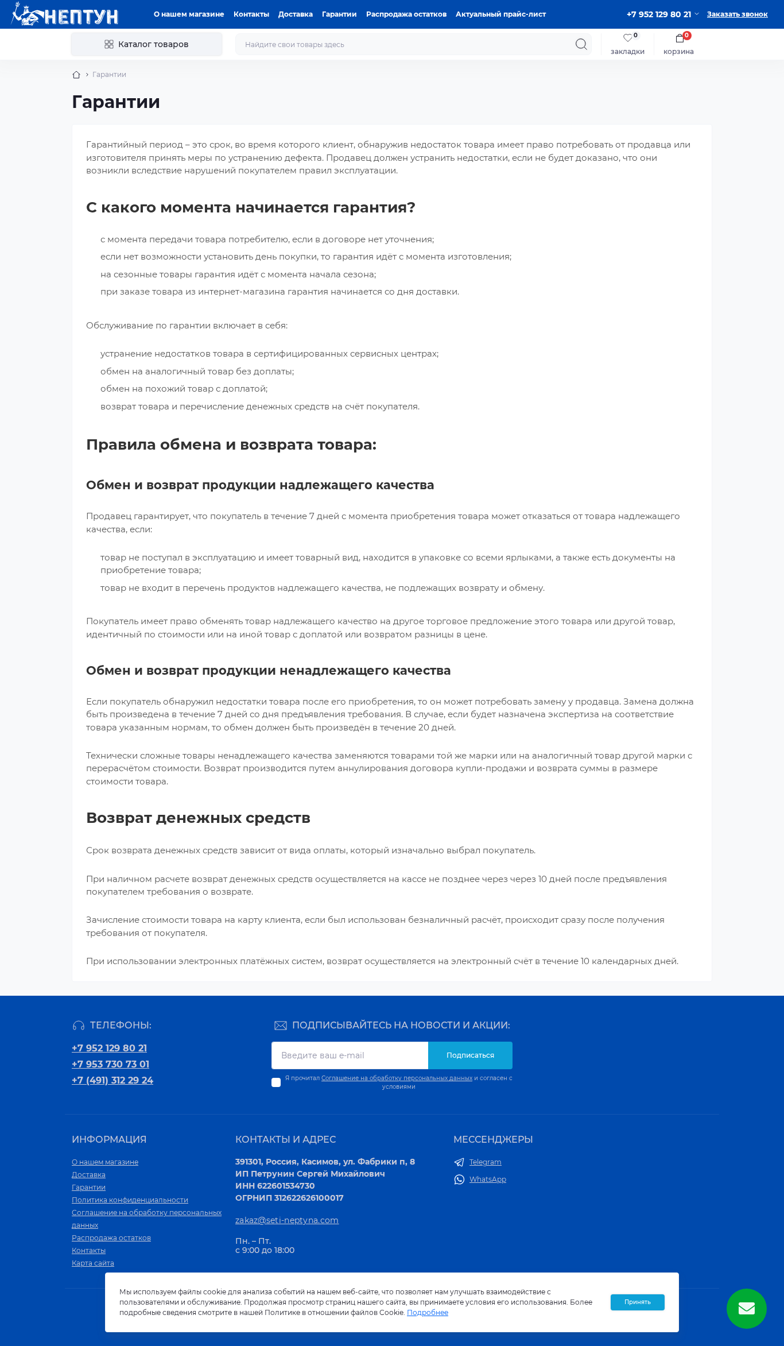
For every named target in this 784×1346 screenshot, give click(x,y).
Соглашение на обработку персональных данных (396, 1078)
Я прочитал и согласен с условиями (399, 1082)
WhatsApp (487, 1179)
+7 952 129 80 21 (109, 1048)
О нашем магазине (189, 14)
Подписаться (470, 1055)
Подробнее (427, 1312)
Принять (637, 1302)
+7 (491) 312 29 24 (112, 1080)
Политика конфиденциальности (130, 1200)
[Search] (581, 44)
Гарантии (339, 14)
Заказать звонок (737, 14)
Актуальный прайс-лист (501, 14)
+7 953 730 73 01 (110, 1064)
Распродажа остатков (406, 14)
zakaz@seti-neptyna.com (287, 1220)
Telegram (485, 1162)
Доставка (295, 14)
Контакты (251, 14)
